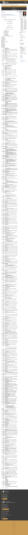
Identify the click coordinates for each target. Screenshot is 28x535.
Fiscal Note (21, 44)
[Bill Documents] (7, 15)
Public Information (5, 518)
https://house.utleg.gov (4, 507)
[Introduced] (2, 15)
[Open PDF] (23, 44)
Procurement (14, 523)
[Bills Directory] (14, 15)
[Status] (5, 15)
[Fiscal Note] (10, 15)
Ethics (21, 59)
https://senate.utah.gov (4, 497)
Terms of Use (14, 530)
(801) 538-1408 (6, 496)
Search (19, 0)
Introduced (21, 35)
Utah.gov (14, 533)
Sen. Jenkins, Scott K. (24, 17)
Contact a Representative (5, 509)
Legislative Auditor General (5, 512)
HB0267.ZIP (11, 14)
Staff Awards (3, 517)
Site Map (14, 528)
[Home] (6, 2)
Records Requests (14, 521)
